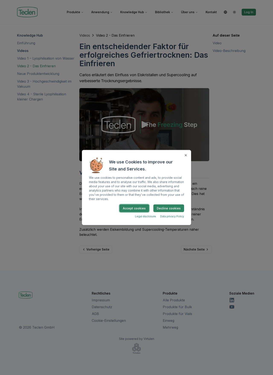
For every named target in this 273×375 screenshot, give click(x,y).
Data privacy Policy (172, 216)
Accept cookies (134, 208)
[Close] (185, 155)
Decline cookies (169, 208)
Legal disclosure (145, 216)
